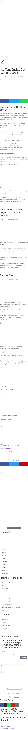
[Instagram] (5, 705)
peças (11, 242)
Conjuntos (4, 549)
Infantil (3, 558)
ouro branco (3, 363)
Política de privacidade (7, 604)
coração (25, 361)
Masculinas (4, 561)
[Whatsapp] (9, 705)
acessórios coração (8, 361)
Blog (3, 610)
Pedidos (4, 622)
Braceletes (4, 540)
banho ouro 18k (18, 361)
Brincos (4, 543)
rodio (8, 363)
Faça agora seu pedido (16, 355)
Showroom (4, 585)
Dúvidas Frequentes (6, 592)
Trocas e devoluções (6, 598)
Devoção (4, 555)
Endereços (4, 628)
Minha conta (5, 619)
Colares (4, 546)
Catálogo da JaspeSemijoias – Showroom (11, 607)
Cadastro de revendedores (8, 595)
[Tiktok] (17, 705)
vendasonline (23, 365)
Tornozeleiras (5, 573)
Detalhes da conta (6, 625)
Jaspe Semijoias (22, 125)
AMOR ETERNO (5, 588)
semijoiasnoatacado (13, 365)
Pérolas (4, 386)
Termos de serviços (6, 601)
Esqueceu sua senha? (7, 631)
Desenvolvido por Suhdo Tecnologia (14, 718)
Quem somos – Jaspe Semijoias (9, 582)
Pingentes (4, 567)
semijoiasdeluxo (20, 363)
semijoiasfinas (4, 365)
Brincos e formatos (9, 416)
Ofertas (3, 564)
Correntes (4, 552)
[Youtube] (13, 705)
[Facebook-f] (2, 705)
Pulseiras (4, 570)
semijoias (12, 363)
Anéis (3, 537)
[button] (2, 57)
